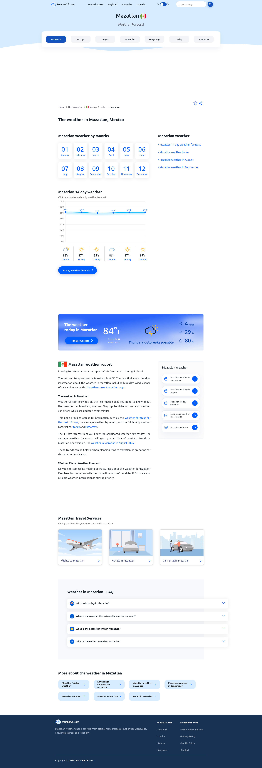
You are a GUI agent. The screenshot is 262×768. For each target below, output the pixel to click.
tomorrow (91, 426)
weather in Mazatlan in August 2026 (112, 442)
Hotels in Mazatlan (142, 696)
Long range (154, 39)
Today (179, 39)
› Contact (184, 749)
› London (161, 736)
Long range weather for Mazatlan (103, 684)
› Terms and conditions (191, 729)
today (76, 426)
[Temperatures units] (163, 4)
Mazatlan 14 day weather (70, 684)
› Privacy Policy (187, 736)
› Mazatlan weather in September (178, 167)
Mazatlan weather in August (142, 684)
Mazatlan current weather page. (106, 387)
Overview (56, 39)
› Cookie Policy (187, 743)
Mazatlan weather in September (177, 684)
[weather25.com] (62, 4)
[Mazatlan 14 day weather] (104, 223)
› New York (161, 729)
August (105, 39)
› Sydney (160, 743)
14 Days (80, 39)
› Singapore (162, 749)
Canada (141, 4)
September (129, 39)
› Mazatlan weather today (173, 152)
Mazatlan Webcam (71, 696)
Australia (127, 4)
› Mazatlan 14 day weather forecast (179, 144)
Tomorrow (204, 39)
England (112, 4)
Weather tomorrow (107, 696)
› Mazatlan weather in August (175, 159)
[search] (210, 4)
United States (96, 4)
